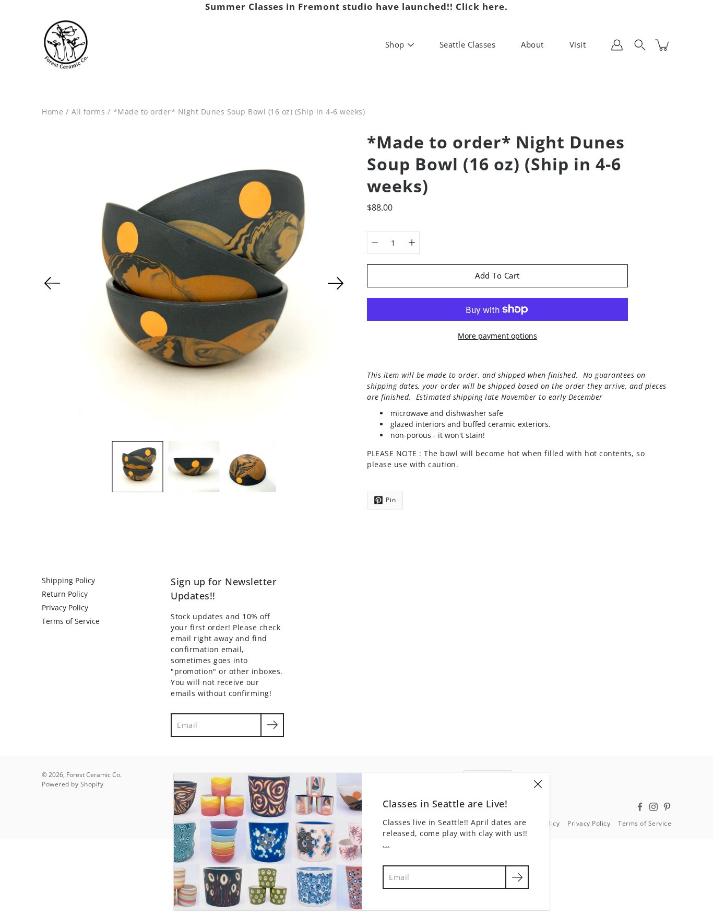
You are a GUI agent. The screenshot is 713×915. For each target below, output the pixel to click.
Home (52, 112)
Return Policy (65, 594)
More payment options (497, 336)
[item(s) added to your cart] (663, 45)
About (532, 44)
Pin (391, 499)
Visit (577, 44)
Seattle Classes (467, 44)
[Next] (335, 283)
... (386, 844)
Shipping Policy (68, 580)
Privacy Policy (65, 607)
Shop (395, 44)
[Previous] (52, 283)
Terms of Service (71, 621)
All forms (88, 112)
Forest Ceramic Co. (94, 774)
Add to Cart (497, 275)
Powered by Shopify (72, 784)
